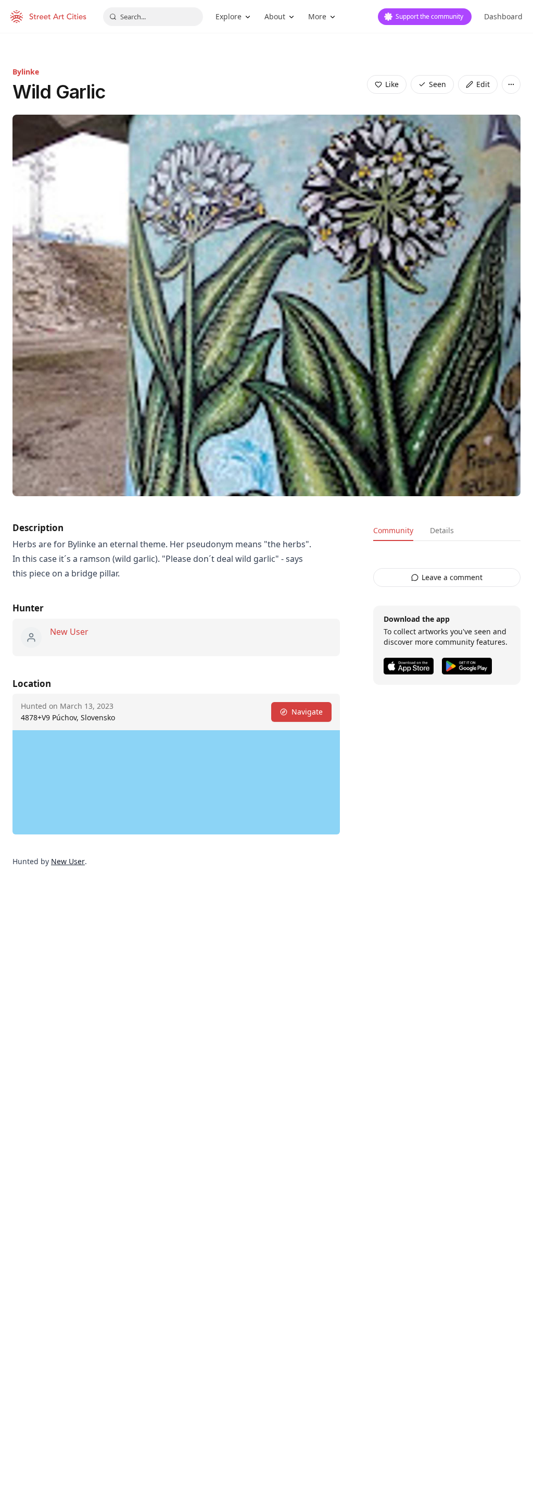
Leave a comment (452, 577)
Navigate (307, 712)
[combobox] (153, 16)
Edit (483, 84)
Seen (437, 84)
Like (392, 84)
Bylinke (25, 72)
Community (393, 530)
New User (69, 631)
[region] (176, 782)
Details (442, 530)
